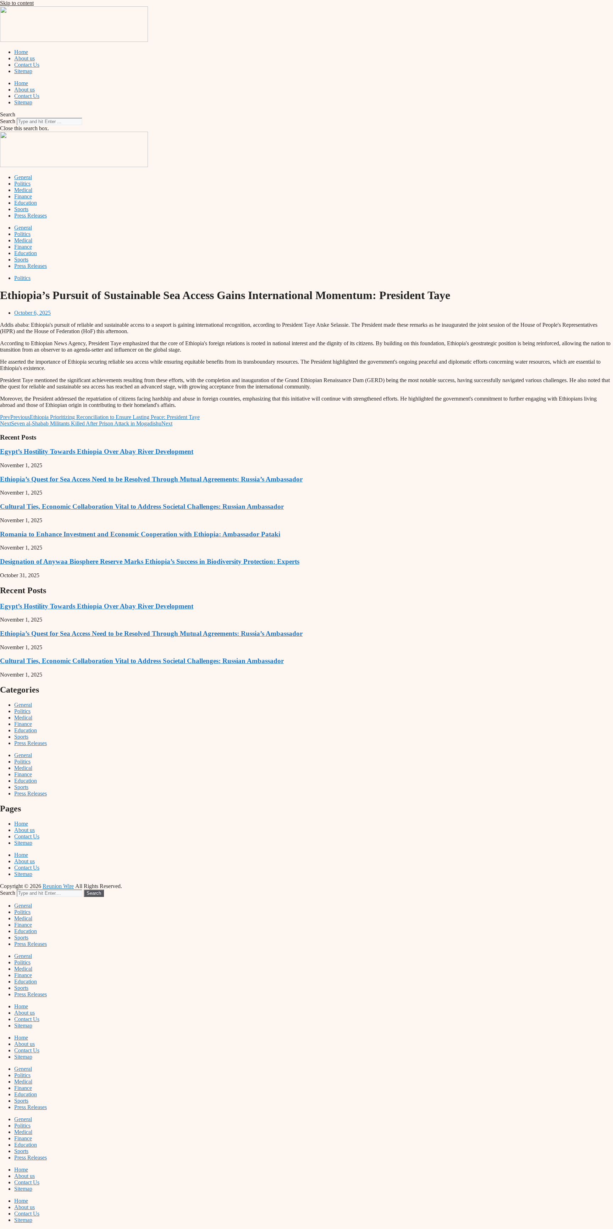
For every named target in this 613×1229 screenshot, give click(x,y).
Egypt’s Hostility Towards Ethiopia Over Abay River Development (96, 451)
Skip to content (17, 3)
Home (21, 52)
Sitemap (23, 71)
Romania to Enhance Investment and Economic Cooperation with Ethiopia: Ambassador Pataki (140, 534)
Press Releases (30, 216)
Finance (23, 196)
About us (24, 58)
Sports (21, 209)
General (23, 177)
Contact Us (26, 65)
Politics (22, 184)
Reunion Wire (58, 886)
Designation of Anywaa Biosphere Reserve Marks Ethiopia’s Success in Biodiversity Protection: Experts (149, 561)
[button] (306, 114)
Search (7, 121)
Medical (23, 190)
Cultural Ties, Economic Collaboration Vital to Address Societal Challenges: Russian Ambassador (142, 506)
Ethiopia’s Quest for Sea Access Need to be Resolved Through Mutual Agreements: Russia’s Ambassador (151, 479)
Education (25, 203)
